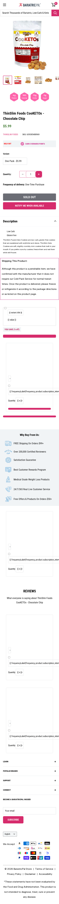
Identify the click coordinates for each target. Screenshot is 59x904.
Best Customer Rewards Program (30, 469)
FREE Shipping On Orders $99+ (29, 443)
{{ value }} (12, 319)
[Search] (55, 13)
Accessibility (45, 874)
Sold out (29, 197)
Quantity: (7, 174)
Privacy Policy (14, 874)
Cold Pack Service (23, 278)
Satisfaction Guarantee (25, 460)
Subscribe (15, 819)
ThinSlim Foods (10, 134)
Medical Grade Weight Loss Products (31, 479)
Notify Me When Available (29, 205)
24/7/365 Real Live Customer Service (32, 489)
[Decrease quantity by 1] (23, 174)
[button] (53, 5)
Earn (35, 144)
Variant (6, 154)
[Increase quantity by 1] (39, 174)
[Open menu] (4, 5)
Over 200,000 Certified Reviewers (30, 451)
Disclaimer (30, 874)
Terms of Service (44, 868)
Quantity (11, 400)
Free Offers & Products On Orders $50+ (33, 499)
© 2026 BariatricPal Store (18, 868)
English (7, 834)
